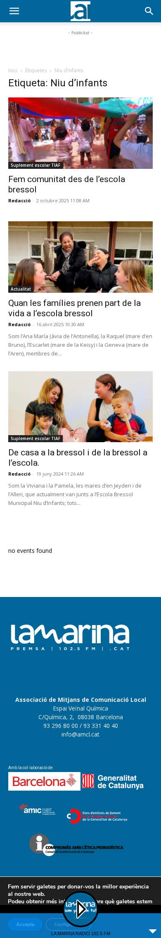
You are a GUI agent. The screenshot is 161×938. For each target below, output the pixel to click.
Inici (12, 70)
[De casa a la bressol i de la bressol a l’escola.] (80, 407)
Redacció (19, 200)
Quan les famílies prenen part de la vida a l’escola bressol (74, 308)
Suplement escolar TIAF (35, 165)
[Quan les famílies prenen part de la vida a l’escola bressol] (80, 257)
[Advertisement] (80, 47)
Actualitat (21, 289)
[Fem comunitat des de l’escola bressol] (80, 133)
